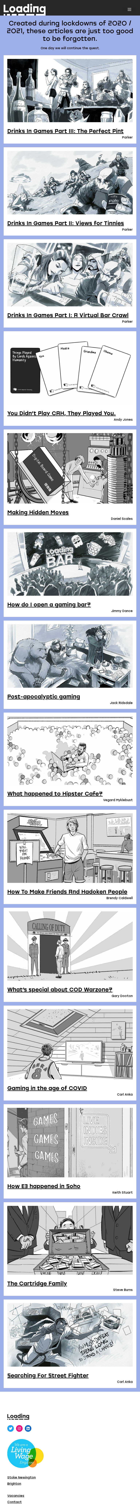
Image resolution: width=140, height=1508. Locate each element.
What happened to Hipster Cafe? (55, 793)
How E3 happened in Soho (43, 1186)
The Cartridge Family (37, 1283)
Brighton (14, 1484)
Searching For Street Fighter (48, 1375)
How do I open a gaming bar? (49, 604)
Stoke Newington (21, 1477)
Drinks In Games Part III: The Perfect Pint (65, 131)
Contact (14, 1502)
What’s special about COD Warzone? (59, 989)
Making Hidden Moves (38, 512)
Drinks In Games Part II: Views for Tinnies (65, 223)
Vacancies (15, 1496)
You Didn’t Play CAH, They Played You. (61, 413)
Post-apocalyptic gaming (43, 696)
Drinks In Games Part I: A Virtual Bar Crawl (68, 315)
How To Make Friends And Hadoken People (67, 891)
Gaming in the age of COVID (47, 1088)
